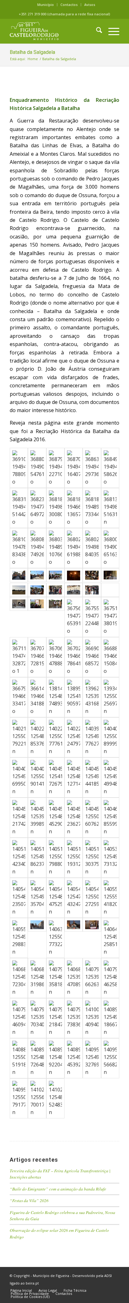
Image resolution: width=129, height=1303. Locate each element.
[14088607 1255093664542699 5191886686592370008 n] (19, 1058)
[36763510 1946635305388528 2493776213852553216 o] (110, 590)
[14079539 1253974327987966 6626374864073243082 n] (92, 978)
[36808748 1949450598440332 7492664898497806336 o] (37, 548)
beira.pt (32, 1283)
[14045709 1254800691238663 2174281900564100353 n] (19, 818)
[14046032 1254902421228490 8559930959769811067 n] (110, 818)
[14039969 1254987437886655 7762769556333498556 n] (92, 737)
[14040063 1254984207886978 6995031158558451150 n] (19, 777)
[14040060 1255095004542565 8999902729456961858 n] (110, 737)
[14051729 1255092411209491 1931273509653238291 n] (73, 858)
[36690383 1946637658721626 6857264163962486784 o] (92, 657)
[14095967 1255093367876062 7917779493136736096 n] (19, 1098)
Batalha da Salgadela (32, 52)
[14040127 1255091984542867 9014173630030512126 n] (37, 777)
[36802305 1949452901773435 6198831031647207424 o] (73, 548)
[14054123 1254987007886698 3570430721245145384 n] (37, 898)
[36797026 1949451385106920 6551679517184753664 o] (37, 575)
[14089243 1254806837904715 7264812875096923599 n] (37, 1058)
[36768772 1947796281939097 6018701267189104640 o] (37, 590)
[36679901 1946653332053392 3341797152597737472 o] (19, 697)
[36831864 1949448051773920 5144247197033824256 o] (19, 508)
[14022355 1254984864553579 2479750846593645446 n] (73, 737)
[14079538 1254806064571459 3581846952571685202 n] (55, 978)
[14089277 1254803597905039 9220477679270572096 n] (55, 1058)
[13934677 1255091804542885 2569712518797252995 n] (110, 697)
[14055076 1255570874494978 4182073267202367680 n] (110, 898)
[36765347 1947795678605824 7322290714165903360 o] (73, 590)
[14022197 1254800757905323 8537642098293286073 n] (37, 737)
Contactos (69, 4)
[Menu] (110, 31)
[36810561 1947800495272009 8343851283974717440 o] (19, 548)
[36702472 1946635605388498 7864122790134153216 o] (73, 657)
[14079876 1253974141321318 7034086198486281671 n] (37, 1018)
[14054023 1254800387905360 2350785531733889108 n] (19, 898)
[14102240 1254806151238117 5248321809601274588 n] (55, 1098)
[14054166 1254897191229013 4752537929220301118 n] (55, 898)
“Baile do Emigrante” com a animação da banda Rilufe (58, 1189)
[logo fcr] (53, 31)
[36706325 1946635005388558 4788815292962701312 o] (55, 657)
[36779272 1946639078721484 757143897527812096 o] (92, 575)
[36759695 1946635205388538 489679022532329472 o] (37, 604)
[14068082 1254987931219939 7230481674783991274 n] (19, 978)
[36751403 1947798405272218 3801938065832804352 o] (110, 617)
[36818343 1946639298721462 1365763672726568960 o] (73, 508)
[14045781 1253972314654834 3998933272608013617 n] (37, 818)
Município (45, 4)
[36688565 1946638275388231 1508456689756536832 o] (110, 657)
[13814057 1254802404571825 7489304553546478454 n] (55, 697)
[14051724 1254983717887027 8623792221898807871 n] (37, 858)
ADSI (108, 1275)
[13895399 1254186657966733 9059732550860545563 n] (73, 697)
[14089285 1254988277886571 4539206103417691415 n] (73, 1058)
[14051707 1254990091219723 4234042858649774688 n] (19, 858)
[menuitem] (45, 4)
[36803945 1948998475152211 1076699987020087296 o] (55, 548)
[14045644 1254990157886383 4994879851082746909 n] (110, 777)
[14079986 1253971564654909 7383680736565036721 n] (73, 1018)
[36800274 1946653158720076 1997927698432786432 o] (19, 575)
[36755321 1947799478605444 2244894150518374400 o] (92, 617)
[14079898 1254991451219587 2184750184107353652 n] (55, 1018)
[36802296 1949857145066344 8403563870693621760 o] (92, 548)
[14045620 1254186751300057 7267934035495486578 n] (55, 777)
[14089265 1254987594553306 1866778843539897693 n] (110, 1018)
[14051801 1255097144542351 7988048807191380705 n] (55, 858)
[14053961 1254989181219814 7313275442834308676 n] (110, 858)
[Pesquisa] (96, 31)
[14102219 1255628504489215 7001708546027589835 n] (37, 1098)
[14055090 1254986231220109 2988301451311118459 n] (19, 938)
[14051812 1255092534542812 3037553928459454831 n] (92, 858)
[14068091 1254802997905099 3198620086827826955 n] (37, 978)
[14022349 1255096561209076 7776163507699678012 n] (55, 737)
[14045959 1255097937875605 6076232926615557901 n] (92, 818)
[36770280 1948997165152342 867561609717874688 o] (19, 590)
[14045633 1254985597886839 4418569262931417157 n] (92, 777)
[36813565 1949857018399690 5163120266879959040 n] (110, 508)
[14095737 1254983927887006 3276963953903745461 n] (92, 1058)
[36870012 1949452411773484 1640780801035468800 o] (73, 468)
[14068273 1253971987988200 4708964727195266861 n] (73, 978)
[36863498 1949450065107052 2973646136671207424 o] (92, 468)
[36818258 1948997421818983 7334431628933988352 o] (92, 508)
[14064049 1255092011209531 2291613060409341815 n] (73, 925)
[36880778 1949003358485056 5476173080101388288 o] (37, 468)
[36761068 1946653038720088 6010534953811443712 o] (19, 604)
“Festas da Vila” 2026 (29, 1200)
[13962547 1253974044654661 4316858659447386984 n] (92, 697)
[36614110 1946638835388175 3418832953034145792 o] (37, 697)
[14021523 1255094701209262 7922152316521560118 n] (19, 737)
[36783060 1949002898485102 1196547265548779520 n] (73, 575)
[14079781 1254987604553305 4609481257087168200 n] (19, 1018)
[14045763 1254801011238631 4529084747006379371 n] (55, 818)
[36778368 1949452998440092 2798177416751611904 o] (110, 575)
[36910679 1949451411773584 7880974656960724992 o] (19, 468)
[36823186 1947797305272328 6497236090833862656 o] (37, 508)
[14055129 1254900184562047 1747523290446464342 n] (37, 925)
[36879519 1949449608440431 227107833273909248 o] (55, 468)
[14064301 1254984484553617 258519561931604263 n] (110, 938)
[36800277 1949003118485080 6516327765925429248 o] (110, 548)
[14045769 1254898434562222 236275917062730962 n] (73, 818)
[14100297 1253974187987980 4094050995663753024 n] (92, 1018)
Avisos (89, 4)
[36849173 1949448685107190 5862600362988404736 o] (110, 468)
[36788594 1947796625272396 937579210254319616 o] (55, 575)
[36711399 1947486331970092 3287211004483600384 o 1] (19, 657)
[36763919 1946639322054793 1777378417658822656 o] (92, 590)
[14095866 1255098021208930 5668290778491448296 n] (110, 1058)
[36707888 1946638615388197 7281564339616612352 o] (37, 657)
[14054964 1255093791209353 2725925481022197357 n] (92, 898)
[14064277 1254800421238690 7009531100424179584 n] (92, 925)
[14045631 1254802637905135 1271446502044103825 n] (73, 777)
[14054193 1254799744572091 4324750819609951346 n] (73, 898)
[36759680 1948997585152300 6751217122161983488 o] (55, 604)
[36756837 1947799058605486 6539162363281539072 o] (73, 617)
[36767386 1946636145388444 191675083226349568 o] (55, 590)
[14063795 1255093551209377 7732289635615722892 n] (55, 938)
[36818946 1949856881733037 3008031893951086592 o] (55, 508)
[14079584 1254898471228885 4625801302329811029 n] (110, 978)
